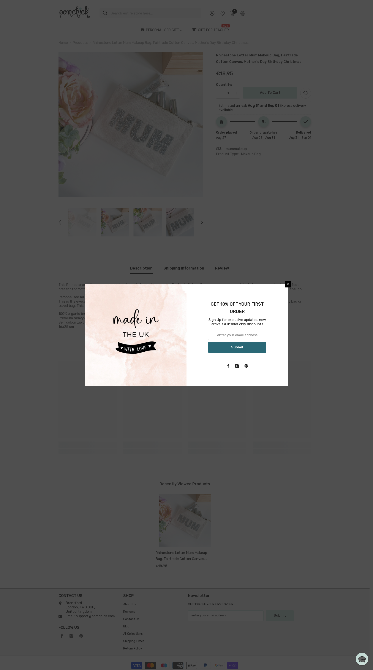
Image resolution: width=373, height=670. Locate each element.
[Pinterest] (246, 365)
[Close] (288, 284)
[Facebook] (228, 365)
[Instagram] (237, 365)
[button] (362, 659)
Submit (237, 347)
